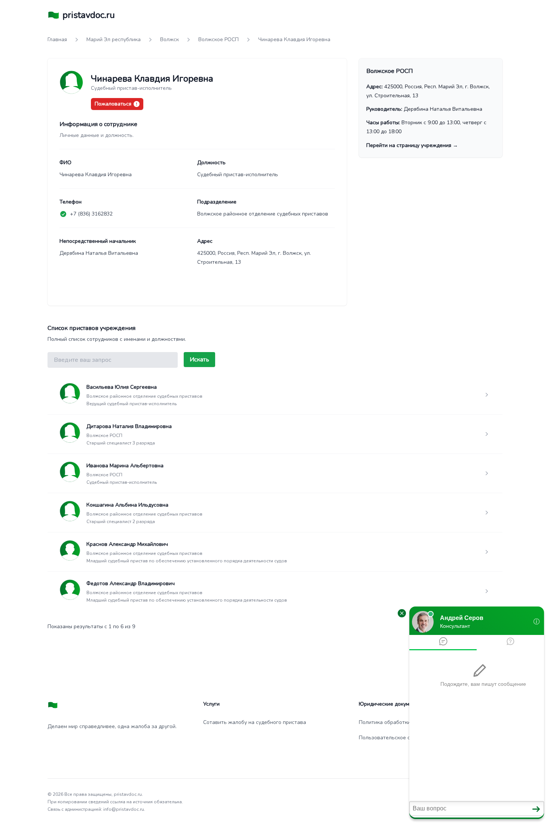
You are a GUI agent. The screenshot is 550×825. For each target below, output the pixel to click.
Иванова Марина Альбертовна (125, 465)
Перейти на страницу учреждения (412, 145)
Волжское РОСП (218, 39)
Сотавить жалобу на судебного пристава (254, 722)
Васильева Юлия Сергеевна (121, 387)
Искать (199, 359)
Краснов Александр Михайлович (127, 544)
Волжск (169, 39)
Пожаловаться (113, 103)
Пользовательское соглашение (398, 737)
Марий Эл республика (113, 39)
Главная (57, 39)
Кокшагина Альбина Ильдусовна (127, 504)
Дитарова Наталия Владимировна (129, 426)
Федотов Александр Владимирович (130, 583)
